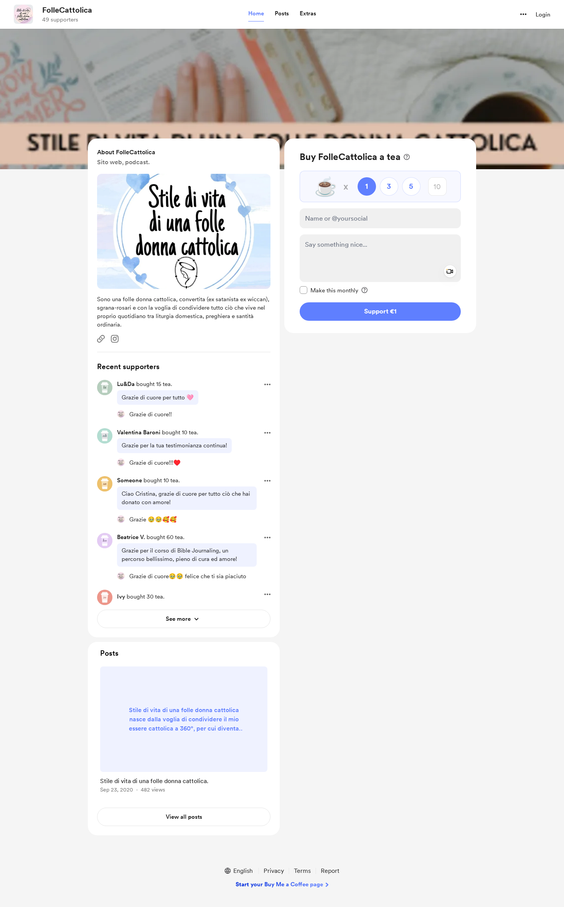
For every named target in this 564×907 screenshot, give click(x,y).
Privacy (274, 870)
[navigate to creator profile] (23, 14)
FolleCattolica (67, 10)
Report (330, 870)
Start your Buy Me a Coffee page (279, 884)
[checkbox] (329, 290)
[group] (183, 730)
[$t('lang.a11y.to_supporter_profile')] (121, 414)
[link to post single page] (183, 730)
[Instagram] (115, 339)
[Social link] (101, 339)
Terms (302, 870)
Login (543, 14)
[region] (380, 236)
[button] (256, 14)
